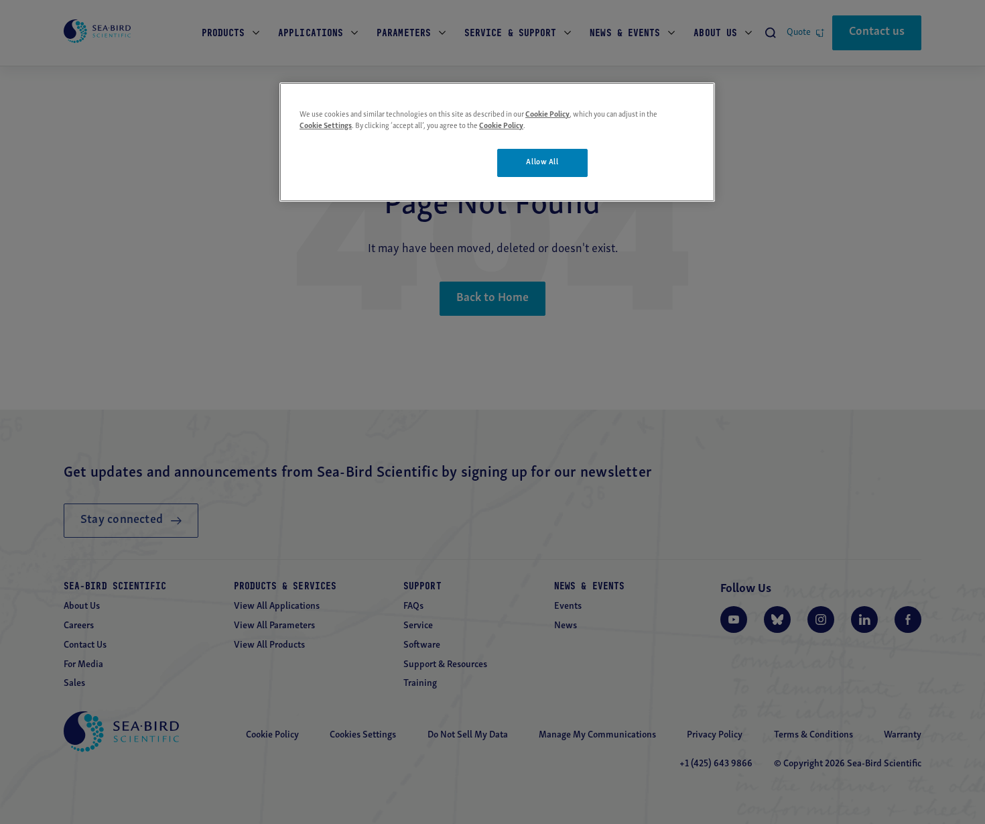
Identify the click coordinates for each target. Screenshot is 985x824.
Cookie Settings (326, 126)
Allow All (542, 162)
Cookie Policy (547, 115)
